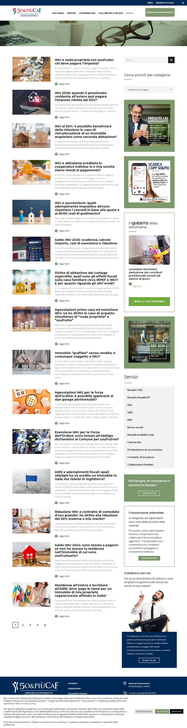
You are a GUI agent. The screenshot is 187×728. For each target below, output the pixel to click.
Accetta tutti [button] (162, 711)
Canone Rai (134, 442)
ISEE (130, 412)
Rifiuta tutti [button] (177, 711)
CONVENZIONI (87, 13)
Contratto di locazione (140, 457)
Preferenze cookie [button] (144, 711)
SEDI (150, 2)
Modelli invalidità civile (140, 434)
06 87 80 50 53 (150, 693)
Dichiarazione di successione (144, 449)
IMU (129, 405)
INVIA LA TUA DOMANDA (149, 301)
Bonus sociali (135, 427)
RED (129, 420)
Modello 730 (134, 390)
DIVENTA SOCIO (165, 2)
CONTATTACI (149, 493)
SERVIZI (71, 13)
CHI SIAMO (58, 13)
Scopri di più (149, 660)
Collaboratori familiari (140, 464)
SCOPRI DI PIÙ (149, 558)
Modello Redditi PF (138, 397)
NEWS (129, 13)
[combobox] (149, 89)
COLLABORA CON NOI (110, 13)
